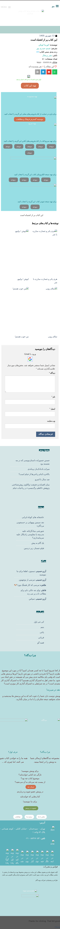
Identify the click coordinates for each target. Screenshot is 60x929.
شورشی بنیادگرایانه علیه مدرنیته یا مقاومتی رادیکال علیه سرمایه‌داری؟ (30, 534)
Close (57, 927)
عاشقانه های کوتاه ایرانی (33, 517)
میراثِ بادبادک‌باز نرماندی (39, 469)
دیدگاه (52, 373)
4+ (37, 52)
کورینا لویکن (44, 45)
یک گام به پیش (37, 543)
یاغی (42, 632)
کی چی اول (39, 622)
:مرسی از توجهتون (32, 580)
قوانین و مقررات (50, 867)
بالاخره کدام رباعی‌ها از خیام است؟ (34, 474)
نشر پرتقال (47, 55)
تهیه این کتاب (30, 85)
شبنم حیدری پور (43, 48)
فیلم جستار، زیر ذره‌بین (34, 548)
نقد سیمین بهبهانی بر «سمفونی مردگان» (30, 524)
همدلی (30, 671)
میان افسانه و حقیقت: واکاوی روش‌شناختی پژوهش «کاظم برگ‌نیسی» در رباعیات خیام (31, 486)
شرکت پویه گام (41, 880)
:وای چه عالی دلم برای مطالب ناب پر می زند (33, 592)
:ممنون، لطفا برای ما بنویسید (31, 573)
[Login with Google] (30, 359)
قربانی (41, 638)
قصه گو (40, 643)
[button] (54, 71)
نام (53, 397)
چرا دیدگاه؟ (45, 752)
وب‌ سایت (51, 421)
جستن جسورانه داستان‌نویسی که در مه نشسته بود (33, 462)
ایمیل (52, 409)
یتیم (42, 627)
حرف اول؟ (13, 752)
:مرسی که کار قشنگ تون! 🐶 (30, 585)
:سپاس (37, 599)
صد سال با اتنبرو (42, 479)
